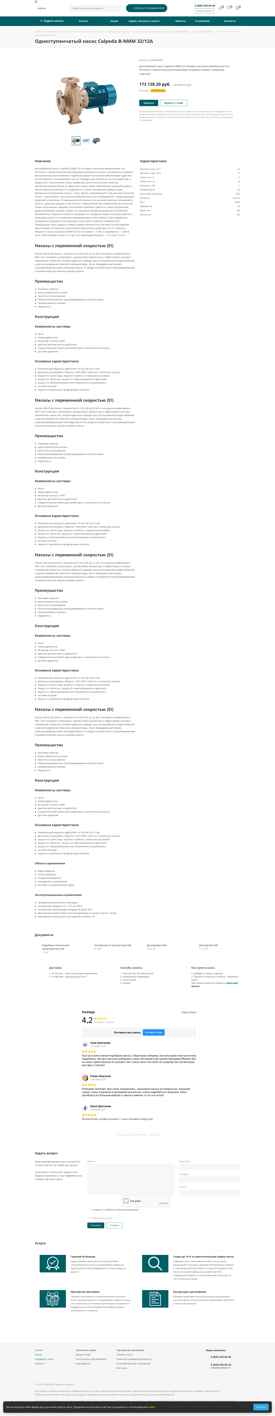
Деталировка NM (208, 945)
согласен (97, 1209)
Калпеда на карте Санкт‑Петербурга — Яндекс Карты (139, 1134)
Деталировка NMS (157, 945)
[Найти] (117, 8)
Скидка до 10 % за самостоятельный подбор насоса (203, 1256)
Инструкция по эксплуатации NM (112, 945)
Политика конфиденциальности (134, 1359)
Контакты (121, 1367)
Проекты (39, 1363)
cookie (151, 1407)
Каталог (39, 1350)
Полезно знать (124, 1354)
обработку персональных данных (122, 1209)
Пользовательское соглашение (133, 1363)
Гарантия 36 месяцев (83, 1256)
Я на (115, 1209)
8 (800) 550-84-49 (205, 5)
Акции (38, 1354)
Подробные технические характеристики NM (55, 947)
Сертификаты (83, 1363)
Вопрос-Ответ (83, 1354)
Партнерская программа (85, 1291)
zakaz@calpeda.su (220, 1367)
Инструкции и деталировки (189, 1291)
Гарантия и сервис (86, 1350)
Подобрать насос (44, 1359)
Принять (261, 1407)
